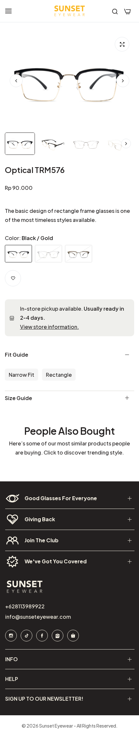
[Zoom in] (122, 44)
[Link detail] (10, 635)
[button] (122, 80)
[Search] (115, 11)
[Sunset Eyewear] (69, 11)
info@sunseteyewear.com (37, 616)
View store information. (49, 326)
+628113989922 (24, 606)
